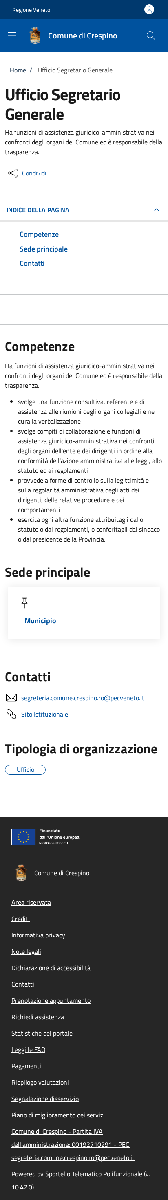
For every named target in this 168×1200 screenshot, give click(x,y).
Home (18, 70)
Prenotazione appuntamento (51, 1000)
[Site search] (151, 35)
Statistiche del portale (42, 1033)
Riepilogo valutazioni (40, 1082)
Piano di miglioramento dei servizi (58, 1115)
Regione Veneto (31, 9)
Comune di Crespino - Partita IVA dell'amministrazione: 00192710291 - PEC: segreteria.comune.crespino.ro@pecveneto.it (73, 1144)
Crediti (20, 919)
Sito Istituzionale (44, 714)
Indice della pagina (38, 210)
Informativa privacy (38, 935)
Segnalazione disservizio (45, 1098)
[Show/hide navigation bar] (12, 35)
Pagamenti (26, 1066)
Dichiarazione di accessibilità (51, 968)
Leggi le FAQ (28, 1049)
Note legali (26, 951)
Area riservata (31, 902)
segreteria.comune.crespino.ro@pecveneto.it (82, 698)
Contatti (22, 984)
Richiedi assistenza (37, 1017)
